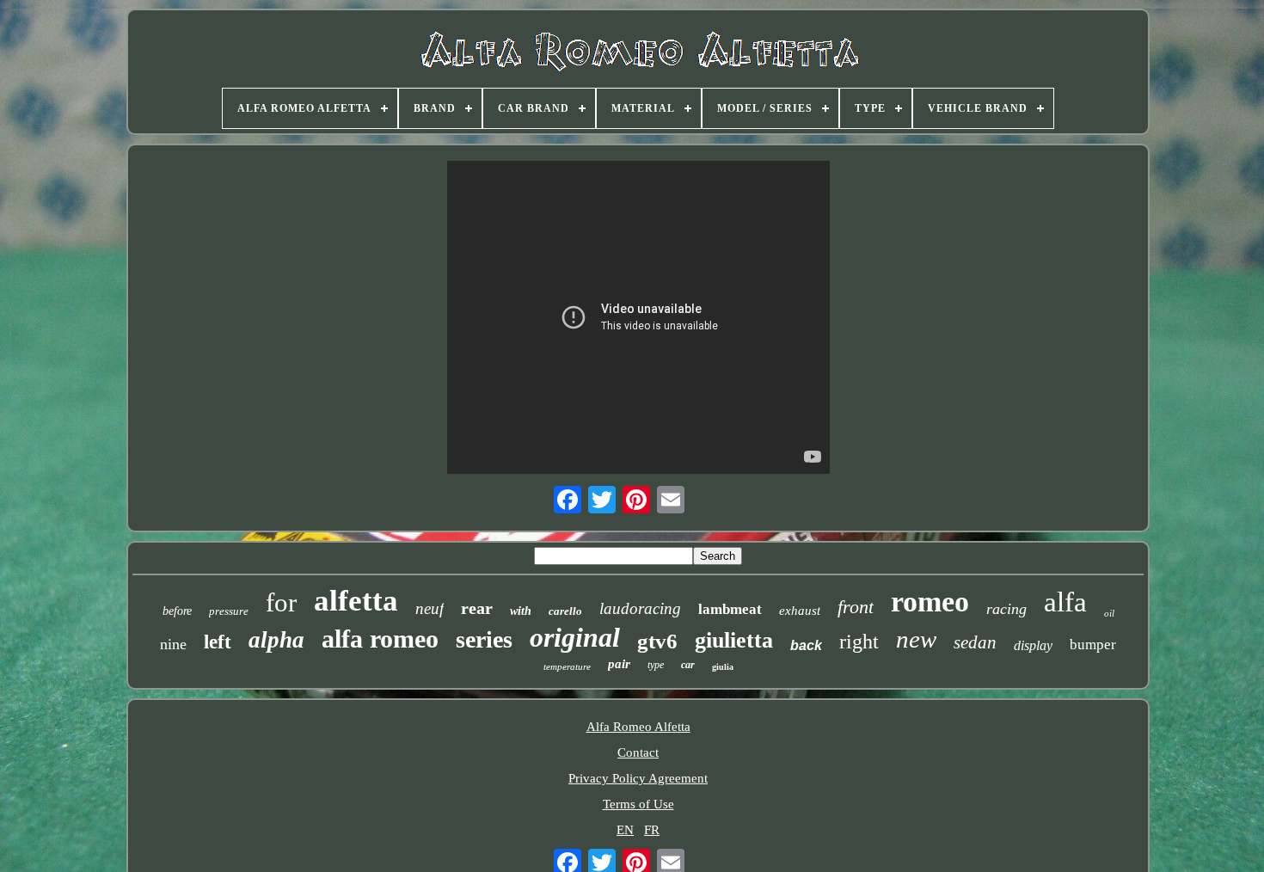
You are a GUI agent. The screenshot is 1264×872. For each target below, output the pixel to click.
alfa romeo (380, 638)
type (655, 665)
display (1033, 645)
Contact (638, 752)
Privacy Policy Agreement (638, 778)
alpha (276, 640)
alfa (1065, 601)
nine (173, 644)
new (916, 639)
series (484, 639)
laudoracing (640, 608)
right (859, 641)
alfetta (356, 600)
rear (477, 608)
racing (1006, 608)
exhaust (799, 610)
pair (619, 664)
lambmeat (730, 609)
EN (625, 830)
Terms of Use (638, 804)
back (806, 645)
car (688, 665)
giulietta (734, 640)
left (217, 642)
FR (652, 830)
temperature (567, 666)
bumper (1093, 644)
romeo (930, 601)
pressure (229, 611)
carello (565, 611)
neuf (429, 608)
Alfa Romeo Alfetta (638, 727)
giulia (722, 667)
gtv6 (657, 641)
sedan (975, 642)
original (575, 637)
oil (1109, 613)
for (281, 602)
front (856, 606)
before (177, 611)
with (520, 611)
